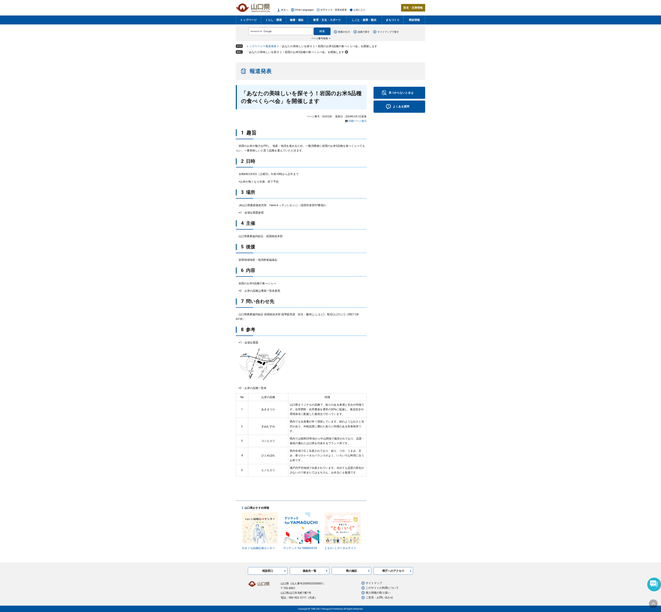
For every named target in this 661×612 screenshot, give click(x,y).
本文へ (284, 9)
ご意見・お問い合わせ (379, 597)
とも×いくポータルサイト (340, 548)
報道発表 (270, 46)
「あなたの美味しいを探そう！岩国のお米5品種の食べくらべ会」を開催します (295, 52)
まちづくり (393, 20)
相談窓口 (267, 570)
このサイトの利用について (382, 587)
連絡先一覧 (309, 570)
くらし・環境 (273, 20)
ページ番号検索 (319, 38)
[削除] (346, 52)
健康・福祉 (297, 20)
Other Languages (304, 9)
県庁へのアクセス (393, 570)
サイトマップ (374, 583)
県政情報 (414, 20)
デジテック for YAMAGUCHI (300, 548)
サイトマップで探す (388, 31)
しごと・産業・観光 (364, 20)
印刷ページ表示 (358, 121)
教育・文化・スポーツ (327, 20)
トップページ (248, 20)
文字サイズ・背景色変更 (333, 9)
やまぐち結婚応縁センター (258, 548)
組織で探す (364, 31)
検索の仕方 (344, 31)
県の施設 (351, 570)
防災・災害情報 (413, 7)
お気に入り (359, 9)
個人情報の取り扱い (378, 592)
